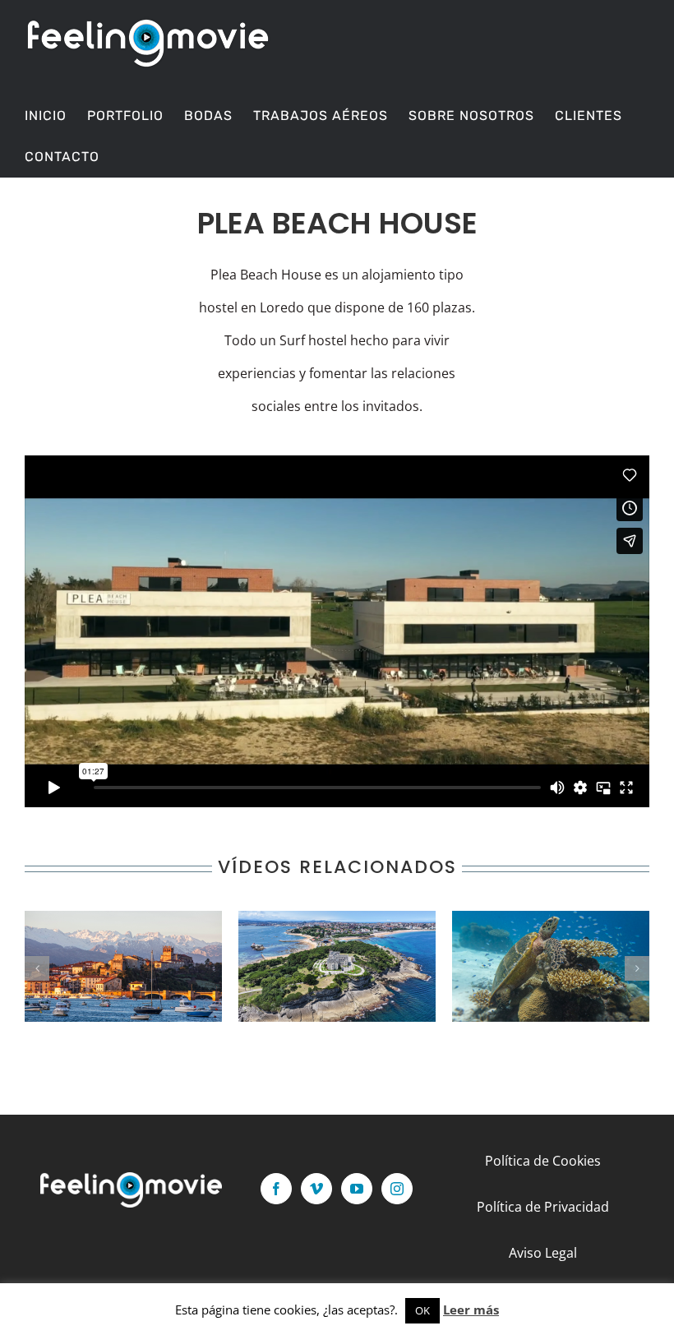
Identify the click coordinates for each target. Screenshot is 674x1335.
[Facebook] (276, 1188)
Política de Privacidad (543, 1207)
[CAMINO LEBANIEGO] (123, 966)
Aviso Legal (543, 1253)
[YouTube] (356, 1188)
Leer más (471, 1309)
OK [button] (422, 1310)
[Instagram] (397, 1188)
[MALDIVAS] (550, 966)
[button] (37, 968)
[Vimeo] (316, 1188)
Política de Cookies (543, 1161)
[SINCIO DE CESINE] (337, 966)
